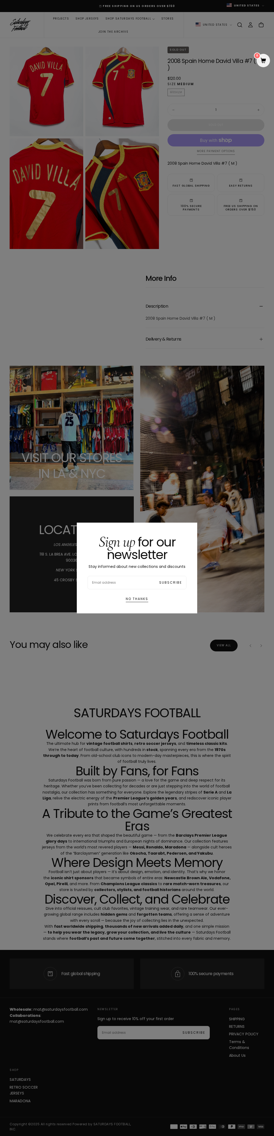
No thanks (137, 599)
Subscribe (170, 582)
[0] (263, 61)
